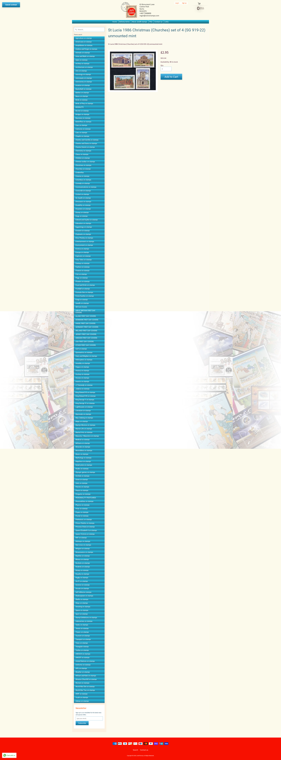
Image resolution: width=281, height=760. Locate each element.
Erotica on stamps (82, 249)
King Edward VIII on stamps (86, 396)
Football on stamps (83, 289)
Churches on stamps (83, 169)
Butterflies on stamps (83, 122)
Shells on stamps (82, 599)
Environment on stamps (84, 245)
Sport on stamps (82, 614)
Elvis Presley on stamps (84, 238)
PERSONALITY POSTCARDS (86, 498)
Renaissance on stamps (84, 552)
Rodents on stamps (83, 567)
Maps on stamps (82, 421)
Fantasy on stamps (82, 263)
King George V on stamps (85, 400)
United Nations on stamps (85, 661)
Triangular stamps (82, 647)
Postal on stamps (82, 516)
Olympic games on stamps (85, 472)
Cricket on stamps (82, 194)
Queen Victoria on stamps (85, 534)
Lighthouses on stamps (84, 407)
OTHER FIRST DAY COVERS (86, 345)
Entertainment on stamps (85, 242)
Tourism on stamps (83, 636)
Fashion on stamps (83, 267)
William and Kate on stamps (86, 676)
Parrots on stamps (82, 487)
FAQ (150, 22)
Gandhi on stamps (82, 303)
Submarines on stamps (84, 621)
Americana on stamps (84, 42)
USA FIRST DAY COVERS (85, 342)
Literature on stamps (83, 411)
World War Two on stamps (85, 690)
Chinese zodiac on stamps (85, 162)
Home (114, 22)
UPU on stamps (81, 668)
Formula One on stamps (84, 292)
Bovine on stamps (82, 111)
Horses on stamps (82, 378)
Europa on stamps (82, 252)
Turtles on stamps (82, 650)
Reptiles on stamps (83, 556)
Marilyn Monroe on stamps (85, 425)
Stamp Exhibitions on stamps (86, 618)
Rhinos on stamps (82, 559)
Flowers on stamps (83, 281)
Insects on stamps (82, 382)
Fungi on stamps (82, 300)
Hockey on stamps (82, 374)
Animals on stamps (83, 53)
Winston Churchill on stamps (86, 679)
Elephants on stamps (83, 234)
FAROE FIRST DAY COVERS (85, 323)
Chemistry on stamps (83, 151)
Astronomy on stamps (84, 82)
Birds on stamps (81, 100)
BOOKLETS (80, 107)
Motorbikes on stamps (84, 451)
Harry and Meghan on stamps (86, 356)
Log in (177, 3)
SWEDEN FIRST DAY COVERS (86, 338)
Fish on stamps (81, 274)
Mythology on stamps (83, 458)
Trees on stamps (82, 643)
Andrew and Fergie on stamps (86, 49)
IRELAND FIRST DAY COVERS (86, 331)
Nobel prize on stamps (84, 465)
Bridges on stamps (82, 114)
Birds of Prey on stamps (84, 104)
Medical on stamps (83, 440)
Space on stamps (82, 610)
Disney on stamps (82, 212)
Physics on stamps (82, 505)
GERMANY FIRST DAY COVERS (87, 327)
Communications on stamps (86, 187)
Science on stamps (83, 585)
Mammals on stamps (83, 414)
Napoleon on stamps (83, 461)
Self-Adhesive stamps (83, 592)
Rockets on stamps (83, 563)
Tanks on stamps (82, 625)
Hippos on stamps (82, 367)
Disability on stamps (83, 205)
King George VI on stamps (85, 403)
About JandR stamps (139, 22)
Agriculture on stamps (84, 38)
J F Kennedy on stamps (84, 385)
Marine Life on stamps (84, 429)
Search (135, 750)
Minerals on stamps (83, 447)
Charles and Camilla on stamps (87, 140)
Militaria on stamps (83, 443)
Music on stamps (82, 454)
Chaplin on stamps (82, 136)
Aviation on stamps (83, 85)
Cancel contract (11, 5)
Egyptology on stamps (84, 227)
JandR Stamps (140, 755)
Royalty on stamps (82, 574)
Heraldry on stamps (83, 363)
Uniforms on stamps (83, 665)
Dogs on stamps (82, 216)
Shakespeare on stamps (84, 596)
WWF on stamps (81, 694)
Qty (162, 65)
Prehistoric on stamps (84, 520)
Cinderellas (80, 173)
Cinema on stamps (82, 176)
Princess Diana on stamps (85, 527)
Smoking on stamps (83, 607)
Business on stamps (83, 118)
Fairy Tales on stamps (84, 260)
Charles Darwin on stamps (85, 147)
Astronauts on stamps (84, 78)
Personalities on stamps (84, 501)
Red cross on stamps (83, 545)
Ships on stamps (82, 603)
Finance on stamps (82, 271)
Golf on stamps (81, 349)
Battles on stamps (82, 93)
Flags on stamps (82, 278)
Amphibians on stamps (84, 45)
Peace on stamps (82, 490)
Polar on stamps (82, 509)
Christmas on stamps (83, 165)
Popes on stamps (82, 512)
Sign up (184, 3)
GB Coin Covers (81, 307)
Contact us (158, 22)
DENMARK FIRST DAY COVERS (87, 320)
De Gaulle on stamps (83, 198)
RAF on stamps (81, 538)
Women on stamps (82, 683)
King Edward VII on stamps (85, 392)
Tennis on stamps (82, 628)
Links (167, 22)
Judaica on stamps (82, 389)
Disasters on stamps (83, 209)
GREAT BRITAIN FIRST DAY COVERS (85, 312)
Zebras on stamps (82, 701)
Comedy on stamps (83, 183)
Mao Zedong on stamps (84, 418)
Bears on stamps (82, 96)
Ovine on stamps (82, 480)
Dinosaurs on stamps (83, 202)
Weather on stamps (83, 672)
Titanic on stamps (82, 632)
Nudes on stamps (82, 469)
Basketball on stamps (83, 89)
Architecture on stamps (84, 67)
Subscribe (82, 723)
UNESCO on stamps (83, 654)
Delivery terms (124, 22)
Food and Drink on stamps (85, 285)
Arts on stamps (81, 71)
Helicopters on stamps (84, 360)
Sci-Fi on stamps (82, 581)
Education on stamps (83, 223)
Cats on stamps (81, 133)
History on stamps (82, 371)
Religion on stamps (83, 549)
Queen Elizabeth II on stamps (86, 530)
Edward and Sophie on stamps (87, 220)
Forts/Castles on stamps (85, 296)
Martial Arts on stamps (84, 432)
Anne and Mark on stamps (85, 56)
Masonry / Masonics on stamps (87, 436)
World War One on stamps (85, 687)
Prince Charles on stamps (85, 523)
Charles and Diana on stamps (86, 143)
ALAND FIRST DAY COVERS (86, 316)
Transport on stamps (83, 639)
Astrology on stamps (83, 74)
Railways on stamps (83, 541)
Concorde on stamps (83, 191)
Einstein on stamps (83, 231)
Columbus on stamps (83, 180)
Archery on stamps (82, 64)
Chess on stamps (82, 154)
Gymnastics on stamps (84, 352)
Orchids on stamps (82, 476)
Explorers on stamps (83, 256)
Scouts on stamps (82, 589)
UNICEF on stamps (82, 658)
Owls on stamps (81, 483)
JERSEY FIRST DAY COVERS (86, 334)
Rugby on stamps (82, 578)
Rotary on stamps (82, 570)
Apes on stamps (81, 60)
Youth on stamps (82, 697)
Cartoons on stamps (83, 129)
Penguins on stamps (83, 494)
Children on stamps (83, 158)
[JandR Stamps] (129, 10)
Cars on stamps (81, 125)
